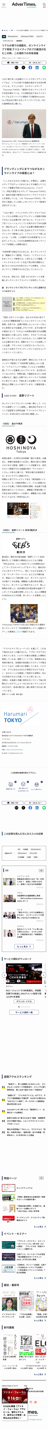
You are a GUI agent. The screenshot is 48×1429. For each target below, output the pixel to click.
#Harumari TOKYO (27, 36)
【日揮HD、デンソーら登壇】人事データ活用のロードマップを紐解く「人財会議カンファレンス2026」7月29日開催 (31, 1268)
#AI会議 (25, 849)
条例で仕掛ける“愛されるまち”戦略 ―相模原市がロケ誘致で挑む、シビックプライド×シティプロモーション (26, 1121)
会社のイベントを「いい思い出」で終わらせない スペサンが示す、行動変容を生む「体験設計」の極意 (30, 933)
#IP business (22, 853)
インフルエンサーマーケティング (9, 1315)
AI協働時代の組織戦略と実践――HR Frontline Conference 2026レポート (30, 898)
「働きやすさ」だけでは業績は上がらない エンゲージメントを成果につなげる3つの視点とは (30, 915)
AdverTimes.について (10, 1386)
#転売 (35, 857)
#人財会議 (21, 857)
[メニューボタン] (4, 5)
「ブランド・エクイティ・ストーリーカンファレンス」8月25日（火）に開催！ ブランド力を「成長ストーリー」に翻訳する (31, 1245)
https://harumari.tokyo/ (15, 749)
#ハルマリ (40, 36)
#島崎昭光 (19, 41)
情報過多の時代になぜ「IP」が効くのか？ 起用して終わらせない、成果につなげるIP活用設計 (30, 882)
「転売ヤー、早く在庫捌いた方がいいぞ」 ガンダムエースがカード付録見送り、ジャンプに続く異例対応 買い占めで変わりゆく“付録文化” (26, 1087)
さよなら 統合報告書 (9, 1358)
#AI (19, 849)
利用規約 (5, 1388)
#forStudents (36, 849)
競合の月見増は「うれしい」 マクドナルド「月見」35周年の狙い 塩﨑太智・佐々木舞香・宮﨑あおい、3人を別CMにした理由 (26, 1132)
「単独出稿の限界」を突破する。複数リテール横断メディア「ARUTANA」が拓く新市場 (31, 1208)
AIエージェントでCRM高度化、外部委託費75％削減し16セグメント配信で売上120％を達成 (23, 993)
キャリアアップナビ (25, 1188)
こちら (18, 631)
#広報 (29, 857)
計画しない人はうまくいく (26, 1358)
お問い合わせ (28, 1388)
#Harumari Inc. (13, 36)
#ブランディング (8, 41)
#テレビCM (33, 853)
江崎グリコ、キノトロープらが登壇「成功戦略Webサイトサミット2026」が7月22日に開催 (31, 1257)
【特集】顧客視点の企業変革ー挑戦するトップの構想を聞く (31, 1198)
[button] (16, 67)
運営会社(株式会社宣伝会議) (34, 1391)
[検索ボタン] (44, 5)
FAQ (25, 1386)
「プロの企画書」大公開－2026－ (26, 1315)
